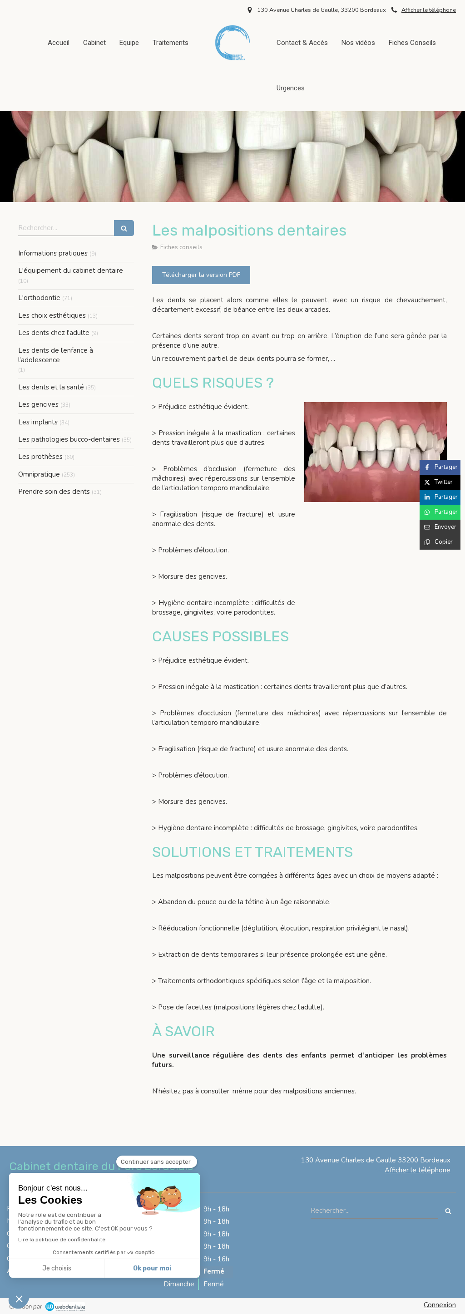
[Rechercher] (124, 228)
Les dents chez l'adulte (53, 332)
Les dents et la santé (51, 387)
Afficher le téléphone (428, 10)
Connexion (440, 1304)
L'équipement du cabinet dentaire (70, 270)
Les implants (38, 422)
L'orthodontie (39, 297)
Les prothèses (40, 456)
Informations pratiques (53, 253)
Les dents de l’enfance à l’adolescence (55, 355)
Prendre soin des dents (54, 491)
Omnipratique (39, 474)
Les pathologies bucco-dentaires (69, 439)
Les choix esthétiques (52, 315)
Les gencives (38, 404)
